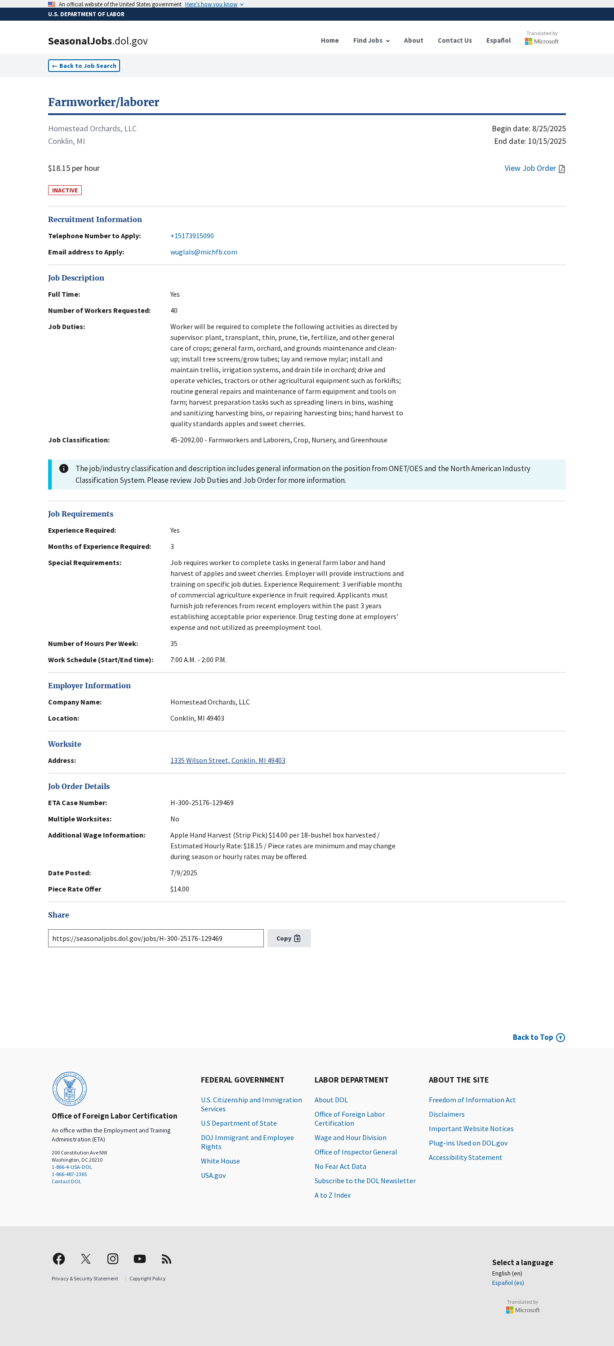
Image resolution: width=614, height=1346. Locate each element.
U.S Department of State (239, 1123)
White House (220, 1160)
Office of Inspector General (356, 1151)
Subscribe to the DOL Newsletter (365, 1180)
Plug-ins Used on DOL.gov (468, 1142)
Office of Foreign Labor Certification (350, 1119)
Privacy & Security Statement (85, 1278)
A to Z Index (333, 1194)
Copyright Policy (147, 1278)
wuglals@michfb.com (203, 251)
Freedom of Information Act (472, 1099)
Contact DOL (66, 1181)
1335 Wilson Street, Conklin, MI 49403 (227, 760)
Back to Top (533, 1037)
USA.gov (213, 1175)
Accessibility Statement (466, 1157)
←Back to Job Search (84, 66)
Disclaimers (447, 1114)
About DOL (331, 1099)
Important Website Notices (471, 1128)
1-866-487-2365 (69, 1174)
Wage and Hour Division (351, 1137)
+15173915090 (192, 235)
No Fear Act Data (340, 1166)
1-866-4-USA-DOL (72, 1166)
